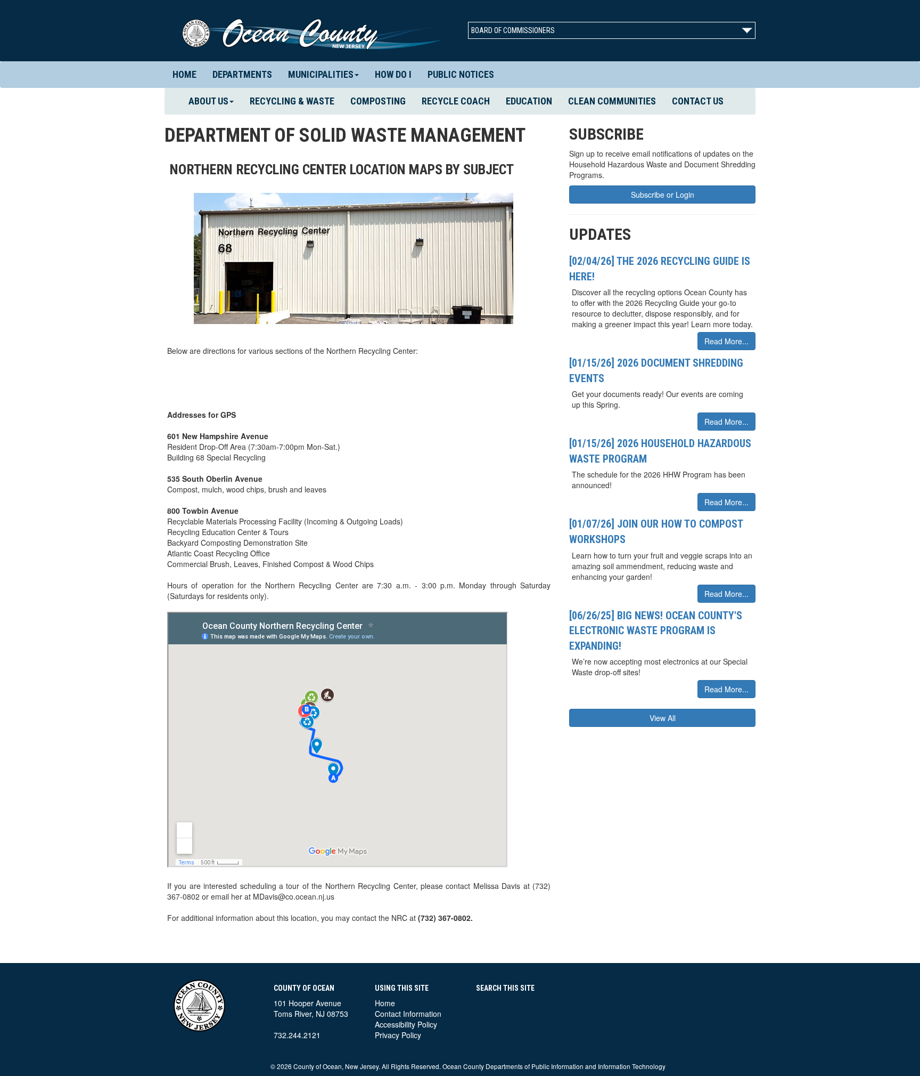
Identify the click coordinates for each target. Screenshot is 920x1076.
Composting (378, 101)
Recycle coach (456, 101)
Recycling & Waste (292, 101)
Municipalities (321, 74)
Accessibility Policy (406, 1024)
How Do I (393, 74)
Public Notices (461, 74)
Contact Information (408, 1013)
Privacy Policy (398, 1035)
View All (663, 718)
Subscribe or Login (662, 194)
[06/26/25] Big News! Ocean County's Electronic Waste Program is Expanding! (655, 630)
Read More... (726, 341)
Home (184, 74)
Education (529, 101)
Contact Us (698, 101)
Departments (242, 74)
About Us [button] (208, 101)
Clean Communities (612, 101)
